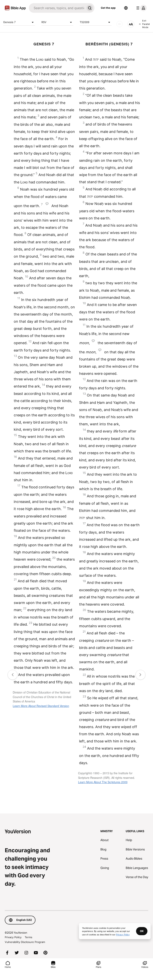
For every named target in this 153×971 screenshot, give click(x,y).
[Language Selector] (126, 8)
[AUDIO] (119, 24)
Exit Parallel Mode (146, 24)
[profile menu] (140, 8)
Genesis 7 (9, 22)
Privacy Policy (13, 937)
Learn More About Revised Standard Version (41, 706)
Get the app (108, 7)
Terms (28, 937)
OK (142, 931)
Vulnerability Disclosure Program (25, 942)
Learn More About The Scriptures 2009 (103, 782)
